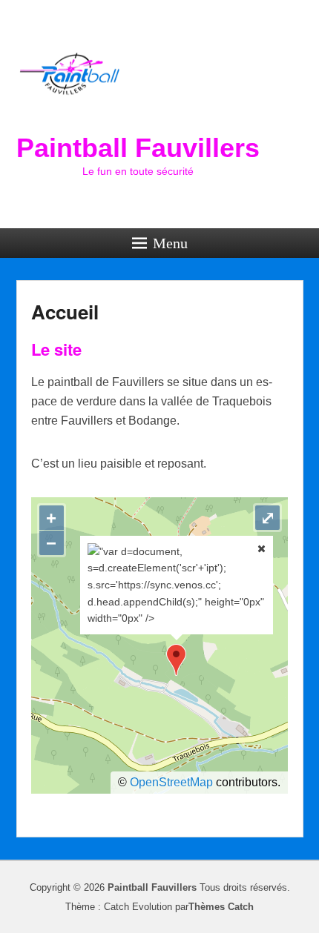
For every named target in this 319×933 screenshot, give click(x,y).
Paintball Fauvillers (138, 148)
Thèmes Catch (221, 906)
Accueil (65, 311)
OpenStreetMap (171, 782)
